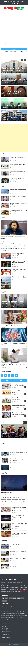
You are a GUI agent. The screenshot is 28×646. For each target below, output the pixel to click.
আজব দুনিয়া (5, 601)
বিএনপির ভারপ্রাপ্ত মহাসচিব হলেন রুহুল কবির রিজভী (17, 172)
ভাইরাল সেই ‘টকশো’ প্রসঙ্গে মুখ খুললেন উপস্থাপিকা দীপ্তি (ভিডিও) (18, 204)
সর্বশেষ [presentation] (7, 380)
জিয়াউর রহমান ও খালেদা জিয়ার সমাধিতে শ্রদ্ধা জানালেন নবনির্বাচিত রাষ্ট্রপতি (17, 165)
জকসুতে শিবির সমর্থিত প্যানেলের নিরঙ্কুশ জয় (17, 564)
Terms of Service (6, 631)
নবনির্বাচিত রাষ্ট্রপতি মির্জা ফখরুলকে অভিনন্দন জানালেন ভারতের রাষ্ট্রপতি (11, 92)
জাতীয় (6, 598)
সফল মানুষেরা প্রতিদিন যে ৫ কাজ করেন (9, 325)
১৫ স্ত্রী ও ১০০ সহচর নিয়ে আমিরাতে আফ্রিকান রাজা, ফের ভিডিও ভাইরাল (19, 533)
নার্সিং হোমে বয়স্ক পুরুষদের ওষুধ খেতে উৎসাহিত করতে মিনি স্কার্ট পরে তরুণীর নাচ (19, 525)
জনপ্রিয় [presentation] (21, 380)
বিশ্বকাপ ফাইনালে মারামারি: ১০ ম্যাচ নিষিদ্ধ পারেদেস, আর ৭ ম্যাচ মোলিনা (19, 413)
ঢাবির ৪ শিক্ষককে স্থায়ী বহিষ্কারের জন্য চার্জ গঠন (17, 558)
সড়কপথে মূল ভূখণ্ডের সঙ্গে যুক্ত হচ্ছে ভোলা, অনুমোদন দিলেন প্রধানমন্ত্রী (13, 80)
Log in (4, 626)
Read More (22, 591)
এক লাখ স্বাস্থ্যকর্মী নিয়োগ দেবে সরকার (14, 50)
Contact (22, 1)
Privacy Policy (6, 637)
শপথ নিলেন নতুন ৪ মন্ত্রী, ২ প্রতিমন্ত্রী (11, 105)
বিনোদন (14, 598)
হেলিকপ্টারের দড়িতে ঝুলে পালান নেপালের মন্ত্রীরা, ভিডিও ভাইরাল (18, 190)
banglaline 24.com (8, 306)
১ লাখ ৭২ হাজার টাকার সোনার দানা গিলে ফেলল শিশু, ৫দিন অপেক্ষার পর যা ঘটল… (19, 509)
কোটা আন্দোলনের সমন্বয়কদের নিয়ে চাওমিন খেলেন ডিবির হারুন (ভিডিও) (18, 211)
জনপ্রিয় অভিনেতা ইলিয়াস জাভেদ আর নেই (19, 270)
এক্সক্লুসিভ (18, 598)
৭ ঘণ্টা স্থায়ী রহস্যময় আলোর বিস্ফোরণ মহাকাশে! (18, 516)
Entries (5, 629)
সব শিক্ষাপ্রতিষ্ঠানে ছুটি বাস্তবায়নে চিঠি (16, 544)
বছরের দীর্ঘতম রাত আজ (6, 492)
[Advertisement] (14, 28)
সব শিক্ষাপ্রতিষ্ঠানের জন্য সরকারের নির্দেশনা (13, 117)
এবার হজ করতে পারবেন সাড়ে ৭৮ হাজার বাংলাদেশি (18, 452)
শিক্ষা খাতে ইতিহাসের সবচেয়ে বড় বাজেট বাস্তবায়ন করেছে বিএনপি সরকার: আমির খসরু (18, 158)
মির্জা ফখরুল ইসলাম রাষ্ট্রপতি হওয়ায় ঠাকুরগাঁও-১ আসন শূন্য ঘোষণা (19, 398)
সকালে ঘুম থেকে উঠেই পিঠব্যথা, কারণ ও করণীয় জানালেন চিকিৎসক (14, 365)
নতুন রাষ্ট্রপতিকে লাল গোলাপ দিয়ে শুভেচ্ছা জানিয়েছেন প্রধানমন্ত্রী (17, 179)
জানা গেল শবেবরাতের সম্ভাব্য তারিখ (7, 447)
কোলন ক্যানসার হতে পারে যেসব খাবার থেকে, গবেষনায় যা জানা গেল (14, 344)
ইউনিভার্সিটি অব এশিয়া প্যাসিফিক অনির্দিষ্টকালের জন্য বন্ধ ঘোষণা (18, 552)
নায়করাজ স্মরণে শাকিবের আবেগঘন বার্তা (18, 254)
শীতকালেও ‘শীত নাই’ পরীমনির (19, 277)
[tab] (7, 380)
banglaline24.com (16, 644)
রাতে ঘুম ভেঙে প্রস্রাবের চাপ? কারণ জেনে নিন (12, 303)
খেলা (23, 598)
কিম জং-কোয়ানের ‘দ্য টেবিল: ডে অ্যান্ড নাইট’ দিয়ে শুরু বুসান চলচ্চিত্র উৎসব (19, 263)
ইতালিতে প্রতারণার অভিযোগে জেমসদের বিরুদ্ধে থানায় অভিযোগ (13, 238)
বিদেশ (10, 598)
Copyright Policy (6, 634)
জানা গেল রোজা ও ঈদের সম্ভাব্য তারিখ (16, 466)
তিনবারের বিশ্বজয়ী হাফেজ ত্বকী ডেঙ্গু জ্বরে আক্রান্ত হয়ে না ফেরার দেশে (18, 459)
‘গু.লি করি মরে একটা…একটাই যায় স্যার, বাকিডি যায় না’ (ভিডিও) (18, 197)
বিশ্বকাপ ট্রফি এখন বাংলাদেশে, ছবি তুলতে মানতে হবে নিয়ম (12, 433)
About (18, 1)
